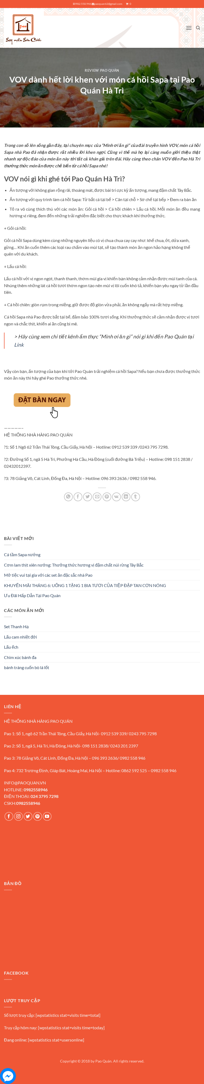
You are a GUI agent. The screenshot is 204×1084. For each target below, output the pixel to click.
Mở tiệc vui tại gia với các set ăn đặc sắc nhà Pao (48, 574)
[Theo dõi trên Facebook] (9, 816)
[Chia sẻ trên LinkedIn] (126, 496)
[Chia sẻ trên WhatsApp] (68, 496)
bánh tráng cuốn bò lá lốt (26, 667)
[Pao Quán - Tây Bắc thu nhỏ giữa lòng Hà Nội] (24, 27)
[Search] (198, 28)
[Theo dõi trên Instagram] (18, 816)
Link (19, 345)
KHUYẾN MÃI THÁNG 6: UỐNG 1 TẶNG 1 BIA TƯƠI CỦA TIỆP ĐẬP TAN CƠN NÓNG (85, 585)
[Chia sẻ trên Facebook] (78, 496)
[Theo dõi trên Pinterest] (37, 816)
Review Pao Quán (102, 70)
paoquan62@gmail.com (108, 3)
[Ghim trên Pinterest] (107, 496)
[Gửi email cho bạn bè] (97, 496)
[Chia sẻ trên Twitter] (87, 496)
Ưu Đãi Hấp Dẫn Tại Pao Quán (32, 595)
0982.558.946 (82, 3)
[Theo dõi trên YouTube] (47, 816)
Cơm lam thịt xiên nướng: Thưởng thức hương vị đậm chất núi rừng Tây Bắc (73, 564)
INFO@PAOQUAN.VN (25, 782)
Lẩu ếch (11, 646)
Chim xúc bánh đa (20, 657)
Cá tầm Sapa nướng (22, 554)
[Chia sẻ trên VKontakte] (116, 496)
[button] (189, 27)
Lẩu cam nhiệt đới (20, 636)
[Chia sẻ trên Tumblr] (135, 496)
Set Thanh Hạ (16, 626)
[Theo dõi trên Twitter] (28, 816)
